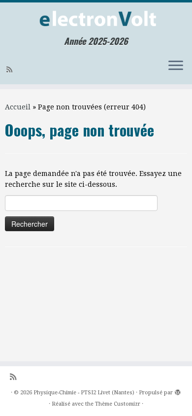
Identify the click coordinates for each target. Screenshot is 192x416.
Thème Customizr (117, 404)
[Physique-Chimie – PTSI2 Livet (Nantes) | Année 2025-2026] (96, 19)
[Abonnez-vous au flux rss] (10, 69)
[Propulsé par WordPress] (177, 390)
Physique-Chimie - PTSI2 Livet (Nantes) (83, 392)
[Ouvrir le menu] (175, 66)
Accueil (18, 107)
